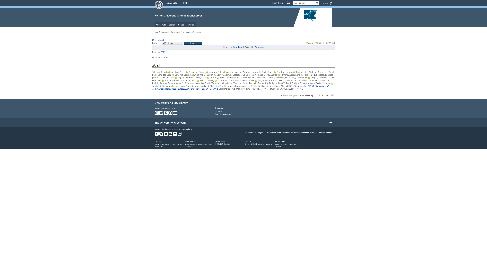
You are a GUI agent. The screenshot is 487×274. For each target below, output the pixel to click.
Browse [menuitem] (181, 25)
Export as (156, 43)
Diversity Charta (175, 144)
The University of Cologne (170, 122)
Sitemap (313, 133)
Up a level (159, 40)
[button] (193, 43)
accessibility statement (300, 133)
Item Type (237, 47)
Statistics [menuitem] (191, 25)
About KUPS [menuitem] (161, 25)
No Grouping (257, 47)
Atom (311, 43)
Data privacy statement (223, 114)
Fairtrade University (281, 144)
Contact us (219, 108)
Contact (329, 133)
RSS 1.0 (320, 43)
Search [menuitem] (172, 25)
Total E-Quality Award (162, 144)
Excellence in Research (263, 144)
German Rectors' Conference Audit (196, 144)
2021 (163, 52)
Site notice (218, 111)
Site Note (321, 133)
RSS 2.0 (331, 43)
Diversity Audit (159, 146)
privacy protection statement (278, 133)
